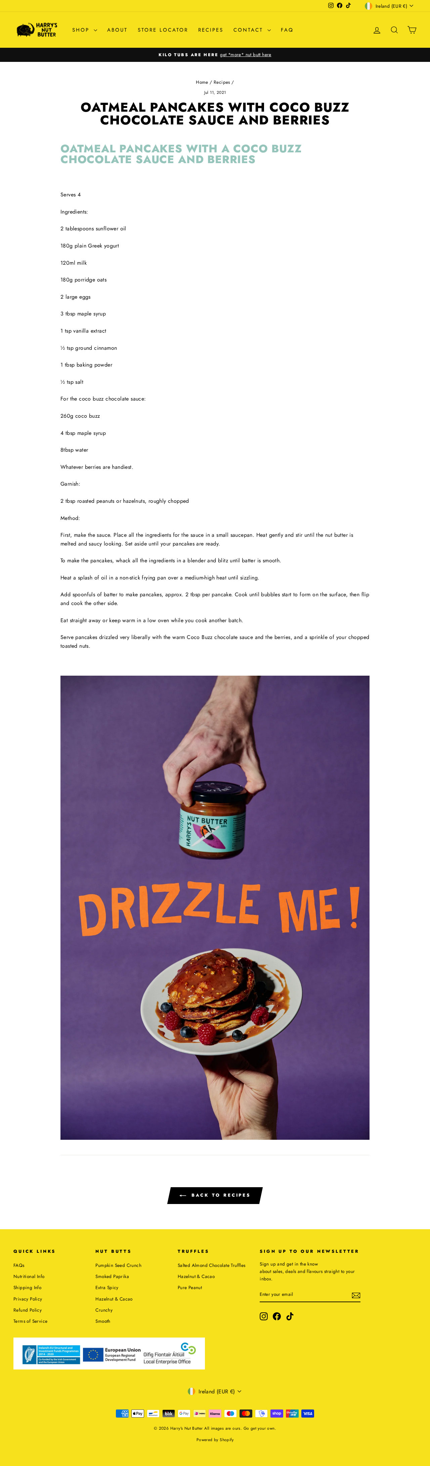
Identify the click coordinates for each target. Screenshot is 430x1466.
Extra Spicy (106, 1287)
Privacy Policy (27, 1298)
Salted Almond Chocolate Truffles (212, 1265)
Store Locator (163, 30)
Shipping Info (27, 1287)
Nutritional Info (28, 1276)
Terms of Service (30, 1321)
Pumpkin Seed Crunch (118, 1265)
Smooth (102, 1321)
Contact (249, 30)
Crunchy (104, 1310)
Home (202, 82)
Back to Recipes (220, 1195)
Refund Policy (27, 1310)
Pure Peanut (190, 1287)
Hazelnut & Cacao (113, 1298)
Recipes (210, 30)
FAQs (19, 1265)
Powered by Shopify (215, 1440)
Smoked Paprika (112, 1276)
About (117, 30)
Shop (82, 30)
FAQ (287, 30)
